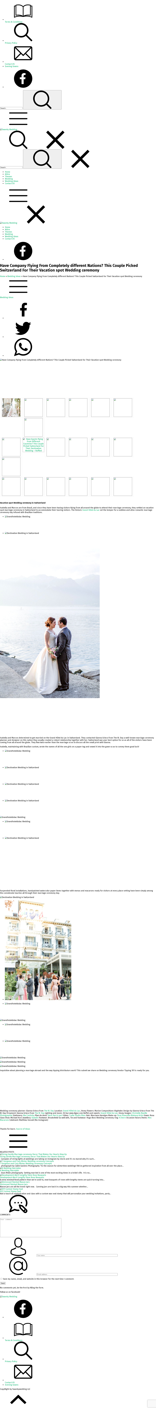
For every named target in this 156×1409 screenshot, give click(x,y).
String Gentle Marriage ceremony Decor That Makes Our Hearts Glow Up (32, 1156)
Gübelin (35, 1118)
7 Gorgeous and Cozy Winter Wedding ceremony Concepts (26, 1163)
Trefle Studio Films (77, 1115)
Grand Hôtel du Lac (90, 510)
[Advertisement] (73, 379)
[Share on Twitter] (23, 355)
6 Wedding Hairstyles (9, 1170)
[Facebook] (23, 87)
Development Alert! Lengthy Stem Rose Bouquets (22, 1177)
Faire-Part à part (55, 1115)
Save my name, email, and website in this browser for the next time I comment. (38, 1279)
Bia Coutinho (28, 1115)
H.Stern (122, 1118)
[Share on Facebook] (23, 318)
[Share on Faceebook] (23, 337)
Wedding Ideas (14, 276)
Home (2, 276)
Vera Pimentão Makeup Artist (130, 1115)
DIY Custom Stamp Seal (10, 1191)
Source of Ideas (23, 1129)
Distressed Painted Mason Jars (14, 1184)
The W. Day (49, 1111)
